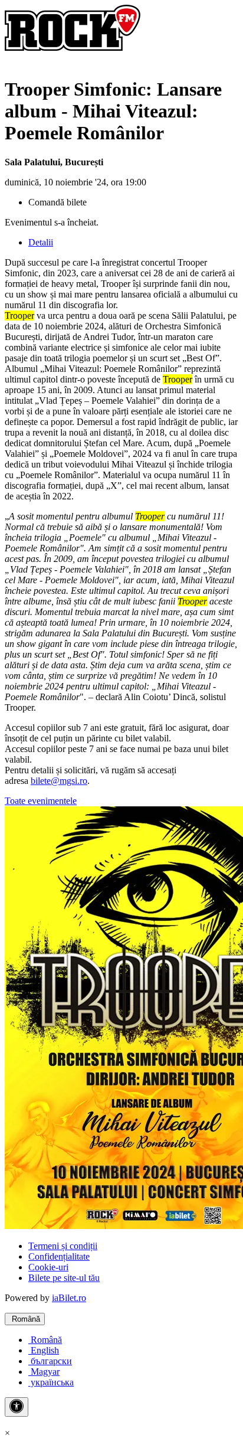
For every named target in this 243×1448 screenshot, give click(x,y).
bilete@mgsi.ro (59, 781)
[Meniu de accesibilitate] (16, 1407)
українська (51, 1382)
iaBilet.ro (69, 1298)
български (50, 1361)
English (43, 1350)
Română (24, 1319)
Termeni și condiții (62, 1246)
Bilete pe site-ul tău (64, 1278)
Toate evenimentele (41, 801)
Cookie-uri (48, 1267)
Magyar (44, 1372)
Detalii (40, 242)
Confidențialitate (59, 1256)
